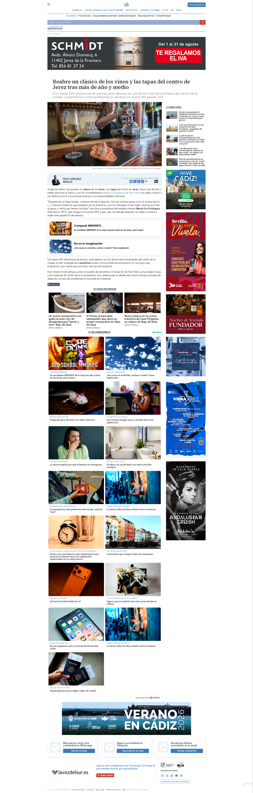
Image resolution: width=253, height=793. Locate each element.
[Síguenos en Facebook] (181, 776)
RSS (123, 790)
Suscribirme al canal (132, 751)
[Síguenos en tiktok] (172, 776)
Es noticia (70, 16)
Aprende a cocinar (150, 10)
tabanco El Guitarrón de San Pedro (122, 192)
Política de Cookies (113, 790)
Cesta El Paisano (163, 16)
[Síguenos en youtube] (177, 776)
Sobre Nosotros (78, 790)
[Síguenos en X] (162, 776)
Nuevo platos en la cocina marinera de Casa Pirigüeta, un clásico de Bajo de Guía (141, 319)
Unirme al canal (79, 751)
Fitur (165, 10)
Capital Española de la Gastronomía (104, 10)
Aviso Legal (100, 790)
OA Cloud (143, 790)
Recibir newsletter (187, 751)
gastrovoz (56, 34)
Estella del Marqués (127, 16)
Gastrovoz (132, 10)
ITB (172, 10)
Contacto (90, 790)
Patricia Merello (56, 328)
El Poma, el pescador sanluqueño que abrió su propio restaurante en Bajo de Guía (103, 320)
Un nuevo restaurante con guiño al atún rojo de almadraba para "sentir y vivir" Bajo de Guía (65, 320)
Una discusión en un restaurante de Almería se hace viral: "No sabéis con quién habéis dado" (191, 152)
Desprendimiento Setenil (104, 16)
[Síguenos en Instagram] (167, 776)
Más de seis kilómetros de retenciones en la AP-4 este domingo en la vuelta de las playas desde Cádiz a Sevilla (192, 162)
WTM (178, 10)
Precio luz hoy (84, 16)
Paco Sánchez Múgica (72, 180)
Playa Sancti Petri (146, 16)
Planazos (77, 10)
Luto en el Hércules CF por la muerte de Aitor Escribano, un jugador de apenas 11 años (191, 128)
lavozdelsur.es (197, 4)
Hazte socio (107, 775)
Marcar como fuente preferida (176, 781)
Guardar (150, 181)
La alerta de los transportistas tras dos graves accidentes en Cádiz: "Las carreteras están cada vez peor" (192, 140)
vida (49, 34)
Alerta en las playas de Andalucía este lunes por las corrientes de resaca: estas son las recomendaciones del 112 (191, 116)
